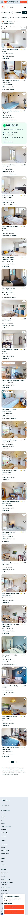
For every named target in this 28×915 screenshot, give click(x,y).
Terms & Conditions (6, 826)
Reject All (14, 907)
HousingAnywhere (7, 21)
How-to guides (5, 890)
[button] (7, 12)
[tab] (4, 17)
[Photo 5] (15, 46)
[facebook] (2, 907)
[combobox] (15, 7)
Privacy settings (8, 903)
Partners (3, 823)
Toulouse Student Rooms (7, 23)
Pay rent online (5, 850)
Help (2, 861)
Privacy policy (4, 829)
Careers (3, 817)
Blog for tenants (5, 853)
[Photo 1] (12, 46)
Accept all (14, 912)
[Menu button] (25, 7)
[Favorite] (25, 240)
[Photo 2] (13, 46)
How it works (4, 844)
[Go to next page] (18, 762)
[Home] (3, 7)
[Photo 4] (14, 46)
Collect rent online (5, 887)
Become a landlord (5, 879)
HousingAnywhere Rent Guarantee (7, 883)
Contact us (4, 864)
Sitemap (3, 836)
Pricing (3, 847)
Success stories (5, 893)
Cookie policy (4, 832)
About (2, 813)
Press (2, 820)
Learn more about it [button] (7, 141)
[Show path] (15, 21)
